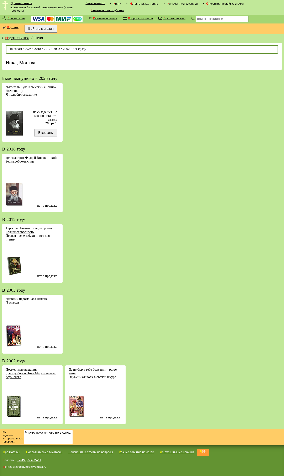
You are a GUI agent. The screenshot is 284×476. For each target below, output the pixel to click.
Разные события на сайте (136, 452)
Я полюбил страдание (21, 94)
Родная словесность (20, 232)
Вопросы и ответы (140, 18)
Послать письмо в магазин (44, 452)
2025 (28, 49)
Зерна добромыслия (20, 161)
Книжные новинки (105, 18)
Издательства (17, 38)
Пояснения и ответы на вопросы (90, 452)
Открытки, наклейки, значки (225, 3)
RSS (203, 451)
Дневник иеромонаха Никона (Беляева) (27, 300)
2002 (66, 49)
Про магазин (16, 18)
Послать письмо (174, 18)
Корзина (13, 27)
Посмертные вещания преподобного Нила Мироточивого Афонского (31, 373)
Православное (21, 3)
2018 (37, 49)
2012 (47, 49)
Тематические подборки (107, 10)
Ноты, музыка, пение (144, 3)
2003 (56, 49)
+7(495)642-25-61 (29, 460)
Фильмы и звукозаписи (182, 3)
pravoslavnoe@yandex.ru (29, 466)
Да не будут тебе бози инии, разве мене (93, 371)
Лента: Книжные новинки (177, 452)
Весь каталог (95, 3)
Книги (117, 3)
